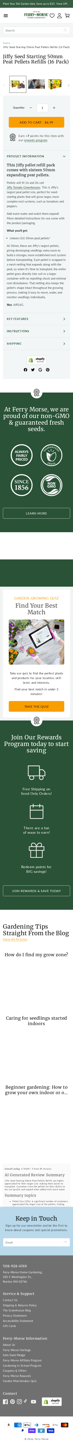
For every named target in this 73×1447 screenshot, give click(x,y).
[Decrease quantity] (31, 107)
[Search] (65, 30)
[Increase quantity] (54, 107)
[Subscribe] (65, 1242)
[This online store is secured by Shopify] (37, 361)
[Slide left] (4, 85)
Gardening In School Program (22, 1365)
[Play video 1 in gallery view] (36, 84)
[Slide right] (68, 85)
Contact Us (10, 1300)
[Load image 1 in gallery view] (18, 84)
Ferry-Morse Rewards (17, 1376)
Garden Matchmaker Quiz (19, 1381)
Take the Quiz (36, 706)
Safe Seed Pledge (14, 1355)
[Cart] (67, 15)
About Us (9, 1344)
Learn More (36, 513)
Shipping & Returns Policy (20, 1305)
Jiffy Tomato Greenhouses (23, 187)
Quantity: (19, 107)
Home (6, 43)
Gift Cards (9, 1326)
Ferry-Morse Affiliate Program (22, 1360)
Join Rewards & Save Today (36, 891)
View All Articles (15, 939)
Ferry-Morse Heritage (17, 1350)
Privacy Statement (15, 1315)
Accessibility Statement (18, 1321)
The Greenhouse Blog (17, 1310)
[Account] (59, 15)
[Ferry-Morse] (36, 15)
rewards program (35, 140)
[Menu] (5, 15)
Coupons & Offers (15, 1370)
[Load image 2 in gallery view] (55, 84)
